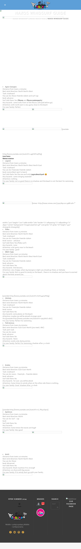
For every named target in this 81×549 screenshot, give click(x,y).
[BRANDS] (40, 504)
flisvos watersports (34, 100)
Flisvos (20, 100)
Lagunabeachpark (37, 174)
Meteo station (8, 158)
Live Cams (6, 156)
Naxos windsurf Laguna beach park (29, 19)
